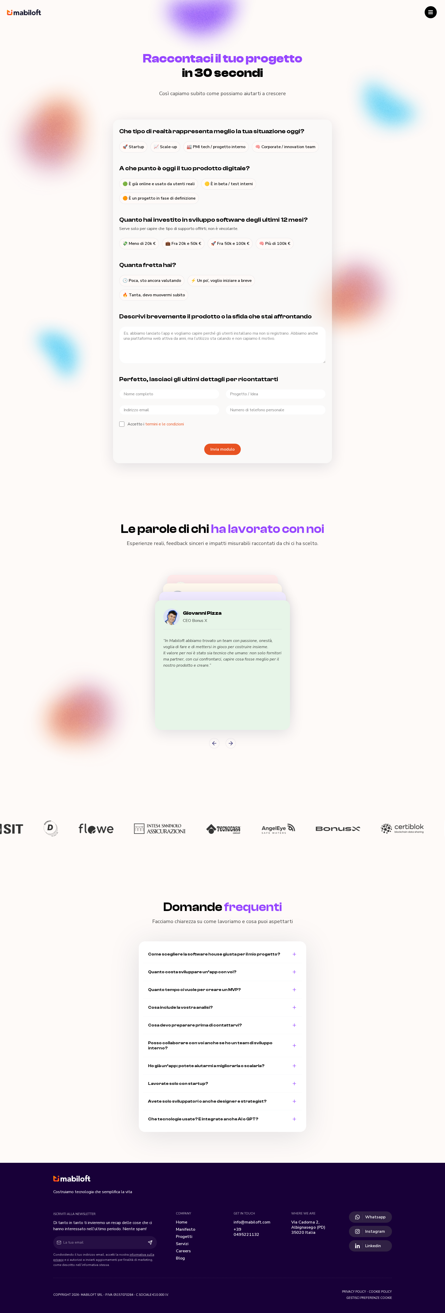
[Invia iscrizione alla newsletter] (150, 1242)
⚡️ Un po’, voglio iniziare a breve (221, 280)
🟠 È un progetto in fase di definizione (159, 198)
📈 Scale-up (165, 146)
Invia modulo (222, 449)
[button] (222, 665)
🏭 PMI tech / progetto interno (216, 146)
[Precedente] (214, 743)
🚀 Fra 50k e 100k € (230, 243)
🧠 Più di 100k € (274, 243)
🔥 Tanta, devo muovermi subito (154, 295)
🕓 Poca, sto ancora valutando (152, 280)
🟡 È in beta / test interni (228, 183)
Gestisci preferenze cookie (369, 1298)
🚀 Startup (133, 146)
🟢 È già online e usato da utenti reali (159, 183)
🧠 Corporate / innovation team (285, 146)
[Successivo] (231, 743)
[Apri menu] (431, 12)
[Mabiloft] (222, 1179)
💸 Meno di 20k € (139, 243)
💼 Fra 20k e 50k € (183, 243)
